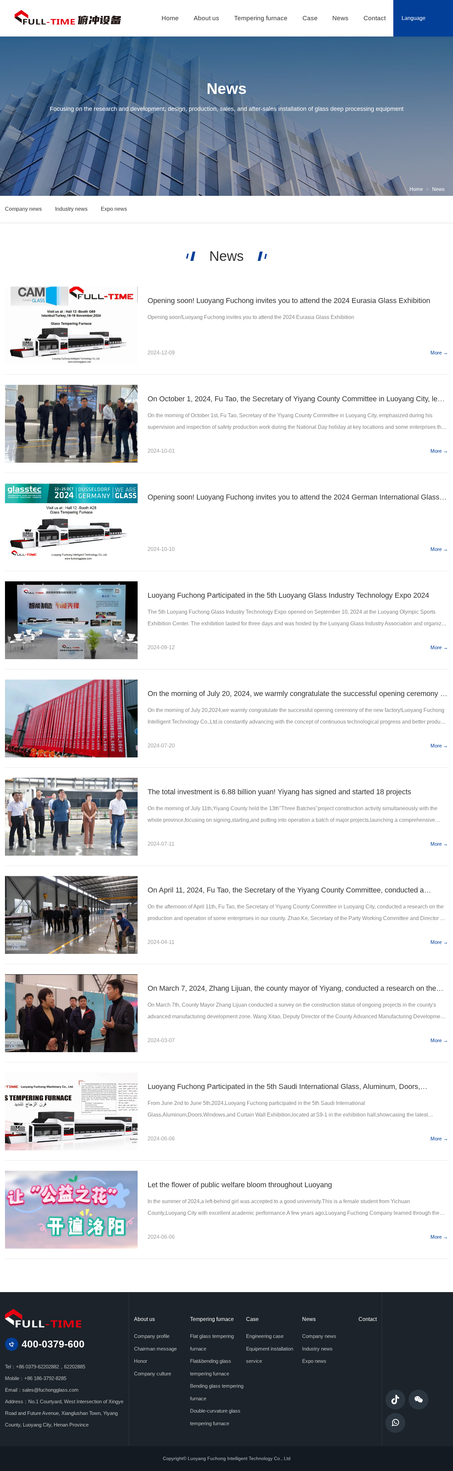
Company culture (152, 1373)
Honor (140, 1361)
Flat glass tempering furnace (212, 1342)
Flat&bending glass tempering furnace (210, 1367)
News (438, 189)
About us (144, 1319)
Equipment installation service (269, 1355)
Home (416, 189)
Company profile (151, 1336)
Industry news (71, 209)
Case (252, 1319)
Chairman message (155, 1349)
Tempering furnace (212, 1319)
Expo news (114, 209)
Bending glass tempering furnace (216, 1392)
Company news (23, 209)
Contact (367, 1319)
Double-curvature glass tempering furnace (215, 1417)
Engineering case (265, 1336)
